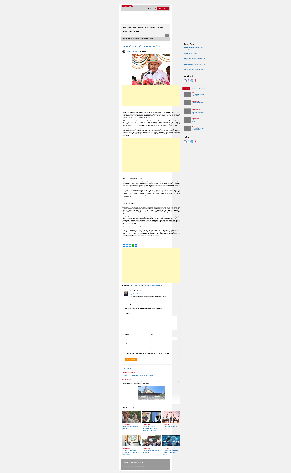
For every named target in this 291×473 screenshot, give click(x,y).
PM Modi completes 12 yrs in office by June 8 (194, 64)
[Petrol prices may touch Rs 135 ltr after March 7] (187, 128)
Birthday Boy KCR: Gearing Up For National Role (198, 103)
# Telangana (164, 5)
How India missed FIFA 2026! (190, 53)
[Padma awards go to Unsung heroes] (187, 120)
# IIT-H (146, 5)
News (129, 27)
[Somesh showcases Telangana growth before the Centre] (131, 440)
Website (127, 344)
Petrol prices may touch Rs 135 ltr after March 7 (198, 129)
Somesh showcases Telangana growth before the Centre (131, 452)
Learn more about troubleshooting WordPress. (133, 466)
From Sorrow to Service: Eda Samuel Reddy (198, 95)
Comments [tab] (202, 88)
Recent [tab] (194, 88)
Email (153, 334)
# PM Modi (136, 5)
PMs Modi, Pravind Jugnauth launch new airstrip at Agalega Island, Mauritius (150, 428)
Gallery (130, 31)
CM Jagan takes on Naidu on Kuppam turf (151, 451)
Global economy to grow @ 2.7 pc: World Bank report (170, 452)
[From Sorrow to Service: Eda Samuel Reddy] (187, 94)
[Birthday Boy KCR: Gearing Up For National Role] (187, 102)
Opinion (134, 27)
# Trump (158, 5)
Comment (128, 313)
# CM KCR (152, 5)
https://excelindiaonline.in (136, 294)
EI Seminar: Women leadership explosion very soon (198, 112)
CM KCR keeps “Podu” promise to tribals (141, 46)
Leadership (160, 27)
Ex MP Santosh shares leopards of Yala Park (194, 69)
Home (124, 27)
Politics (146, 27)
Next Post (125, 368)
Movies (125, 31)
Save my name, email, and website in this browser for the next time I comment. (148, 353)
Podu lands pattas (157, 285)
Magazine (136, 31)
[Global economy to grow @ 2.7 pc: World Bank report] (171, 440)
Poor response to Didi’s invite (130, 427)
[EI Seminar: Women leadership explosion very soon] (187, 111)
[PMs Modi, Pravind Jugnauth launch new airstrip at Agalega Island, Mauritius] (151, 417)
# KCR (141, 5)
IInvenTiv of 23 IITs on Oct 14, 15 (170, 427)
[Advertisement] (151, 95)
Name (127, 334)
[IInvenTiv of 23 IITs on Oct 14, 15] (171, 417)
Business (140, 27)
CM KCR (148, 285)
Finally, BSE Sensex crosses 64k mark (137, 375)
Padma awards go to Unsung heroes (198, 120)
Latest (124, 43)
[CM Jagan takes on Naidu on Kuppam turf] (151, 440)
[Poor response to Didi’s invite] (131, 417)
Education (152, 27)
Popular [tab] (187, 88)
